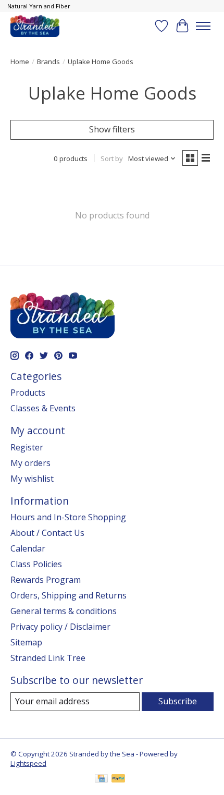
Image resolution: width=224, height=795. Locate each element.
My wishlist (32, 478)
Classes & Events (43, 408)
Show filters (112, 129)
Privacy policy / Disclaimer (60, 626)
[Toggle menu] (203, 26)
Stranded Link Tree (47, 658)
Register (26, 447)
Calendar (27, 548)
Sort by (112, 158)
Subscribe (177, 701)
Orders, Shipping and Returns (68, 595)
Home (19, 61)
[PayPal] (118, 779)
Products (27, 392)
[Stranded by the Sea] (34, 25)
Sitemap (26, 642)
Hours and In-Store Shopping (68, 517)
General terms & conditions (63, 611)
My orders (30, 463)
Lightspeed (28, 763)
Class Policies (36, 564)
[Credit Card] (101, 779)
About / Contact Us (47, 533)
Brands (48, 61)
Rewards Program (45, 579)
